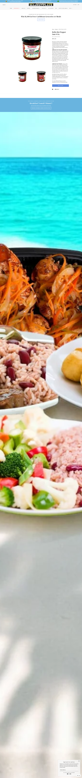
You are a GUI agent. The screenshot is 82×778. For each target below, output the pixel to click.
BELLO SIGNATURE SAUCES (56, 36)
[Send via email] (57, 89)
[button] (58, 89)
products (56, 29)
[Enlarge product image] (31, 47)
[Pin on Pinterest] (55, 89)
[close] (79, 761)
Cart (78, 4)
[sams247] (41, 4)
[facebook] (67, 774)
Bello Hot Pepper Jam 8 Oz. (59, 33)
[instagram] (69, 774)
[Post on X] (54, 89)
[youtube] (70, 774)
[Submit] (77, 770)
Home (53, 29)
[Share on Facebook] (52, 89)
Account (75, 4)
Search (4, 4)
